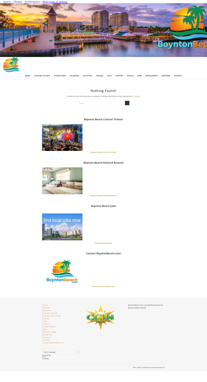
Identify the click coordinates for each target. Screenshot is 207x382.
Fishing (99, 76)
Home (27, 76)
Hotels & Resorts (49, 326)
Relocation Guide (49, 332)
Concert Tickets (42, 76)
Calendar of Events (50, 313)
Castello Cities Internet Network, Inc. (153, 367)
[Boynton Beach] (103, 64)
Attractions (60, 76)
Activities (87, 76)
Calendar (74, 76)
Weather (166, 76)
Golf (109, 76)
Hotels (130, 76)
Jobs (140, 76)
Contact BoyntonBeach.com (53, 343)
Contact (178, 76)
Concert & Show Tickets (52, 316)
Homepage (136, 96)
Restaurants (152, 76)
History (119, 76)
